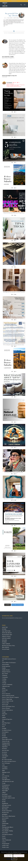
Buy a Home (5, 673)
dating (3, 688)
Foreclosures (5, 732)
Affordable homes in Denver (9, 659)
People (4, 783)
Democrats (4, 690)
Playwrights (5, 790)
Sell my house (5, 807)
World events (5, 847)
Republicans (5, 803)
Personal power (6, 785)
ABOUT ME (5, 627)
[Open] (14, 99)
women (4, 841)
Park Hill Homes (6, 779)
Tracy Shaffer (5, 829)
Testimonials (5, 823)
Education (4, 713)
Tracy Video (5, 832)
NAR (3, 774)
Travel (3, 836)
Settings (14, 858)
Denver (4, 691)
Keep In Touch (5, 649)
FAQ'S (3, 715)
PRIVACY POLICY (6, 636)
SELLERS (4, 640)
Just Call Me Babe (6, 631)
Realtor (4, 799)
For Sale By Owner (6, 730)
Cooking (4, 679)
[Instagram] (23, 109)
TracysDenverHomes (7, 834)
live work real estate (7, 759)
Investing (4, 754)
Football (4, 728)
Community (5, 677)
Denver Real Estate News (8, 706)
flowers (4, 724)
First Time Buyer (6, 723)
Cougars (4, 681)
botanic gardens (6, 666)
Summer (4, 819)
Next (23, 23)
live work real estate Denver (9, 761)
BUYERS (4, 629)
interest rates (5, 750)
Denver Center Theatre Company (10, 697)
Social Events (5, 812)
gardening (4, 737)
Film (3, 721)
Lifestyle (4, 757)
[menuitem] (21, 4)
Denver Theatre (6, 708)
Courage (4, 682)
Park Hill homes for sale (8, 781)
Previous (5, 23)
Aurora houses (5, 664)
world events (5, 845)
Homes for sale (6, 741)
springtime (4, 814)
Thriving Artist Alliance (7, 827)
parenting (4, 777)
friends (4, 734)
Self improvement (6, 805)
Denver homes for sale (7, 701)
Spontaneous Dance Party (8, 645)
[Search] (21, 4)
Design (4, 712)
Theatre (4, 825)
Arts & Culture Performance (9, 662)
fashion (4, 717)
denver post (5, 704)
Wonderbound (5, 843)
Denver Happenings (7, 699)
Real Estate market (6, 796)
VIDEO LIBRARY (6, 643)
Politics (4, 792)
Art (3, 660)
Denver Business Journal (8, 695)
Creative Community (7, 684)
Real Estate (5, 794)
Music (3, 770)
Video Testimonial (6, 840)
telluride (4, 821)
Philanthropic (5, 787)
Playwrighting (5, 788)
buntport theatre (6, 671)
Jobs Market (5, 755)
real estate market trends (8, 798)
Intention (4, 748)
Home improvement (7, 739)
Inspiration (4, 746)
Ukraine (4, 838)
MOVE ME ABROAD (7, 632)
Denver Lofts (5, 702)
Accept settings (8, 855)
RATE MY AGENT (6, 638)
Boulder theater (6, 670)
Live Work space (6, 763)
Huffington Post (6, 745)
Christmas (4, 675)
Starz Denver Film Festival (8, 816)
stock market (5, 818)
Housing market (6, 743)
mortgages (4, 766)
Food (3, 726)
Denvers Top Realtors (7, 710)
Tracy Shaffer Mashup (7, 830)
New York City (5, 776)
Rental (3, 801)
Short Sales (5, 809)
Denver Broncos (6, 693)
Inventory (4, 752)
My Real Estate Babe (7, 634)
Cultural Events (6, 686)
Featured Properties (7, 719)
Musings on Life (6, 772)
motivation (4, 768)
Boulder (4, 668)
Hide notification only (18, 855)
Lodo (3, 765)
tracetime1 (14, 89)
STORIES (4, 642)
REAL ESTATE (5, 647)
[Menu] (24, 4)
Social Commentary (7, 810)
